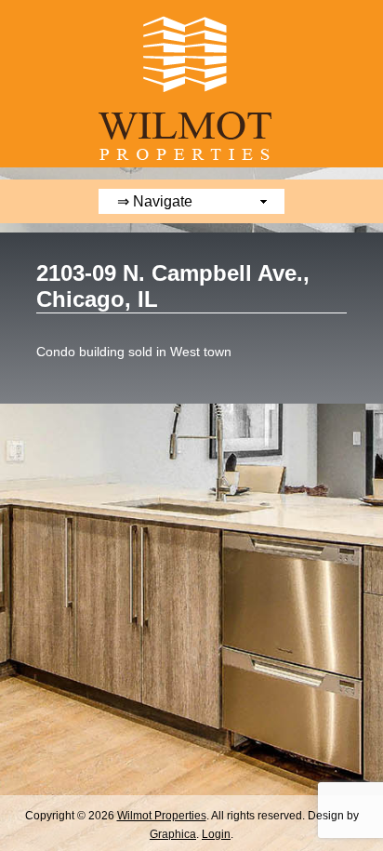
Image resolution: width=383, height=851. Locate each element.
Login (216, 834)
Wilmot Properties (161, 815)
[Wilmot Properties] (191, 172)
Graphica (173, 834)
